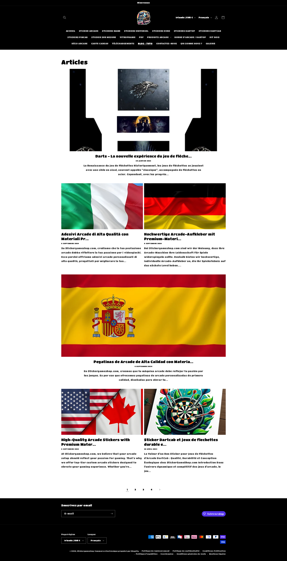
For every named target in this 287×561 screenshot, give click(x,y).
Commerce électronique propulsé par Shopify (117, 551)
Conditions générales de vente (191, 554)
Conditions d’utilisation (214, 551)
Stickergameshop (85, 551)
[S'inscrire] (111, 513)
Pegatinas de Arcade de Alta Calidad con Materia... (143, 362)
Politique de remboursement (156, 551)
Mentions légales (217, 554)
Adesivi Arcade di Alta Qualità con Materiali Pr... (94, 236)
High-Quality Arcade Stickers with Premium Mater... (95, 442)
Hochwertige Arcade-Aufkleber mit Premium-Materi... (179, 236)
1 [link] (127, 489)
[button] (64, 17)
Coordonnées (167, 554)
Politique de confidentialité (186, 551)
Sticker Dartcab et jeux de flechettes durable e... (181, 442)
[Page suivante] (159, 489)
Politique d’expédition (146, 554)
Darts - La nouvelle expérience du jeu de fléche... (143, 156)
